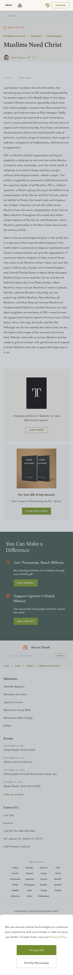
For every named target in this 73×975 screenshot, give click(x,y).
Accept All (36, 950)
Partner (60, 5)
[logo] (19, 5)
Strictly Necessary (36, 963)
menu (8, 5)
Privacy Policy (58, 937)
